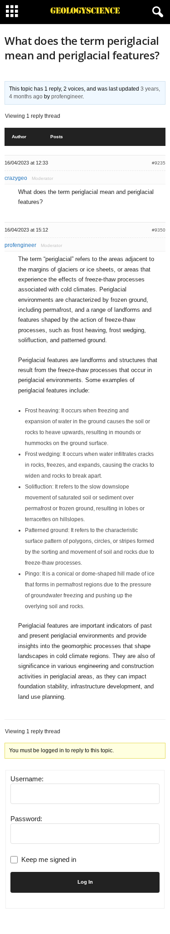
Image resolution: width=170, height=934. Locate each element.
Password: (26, 819)
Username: (27, 779)
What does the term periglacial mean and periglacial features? (82, 48)
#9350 (158, 229)
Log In (85, 882)
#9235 (158, 162)
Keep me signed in (48, 859)
